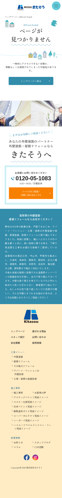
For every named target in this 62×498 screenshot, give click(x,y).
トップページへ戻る (31, 81)
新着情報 (15, 437)
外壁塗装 (18, 356)
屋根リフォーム (22, 361)
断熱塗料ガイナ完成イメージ (29, 411)
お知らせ (18, 442)
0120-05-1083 (33, 178)
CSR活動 (39, 447)
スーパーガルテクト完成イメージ (31, 415)
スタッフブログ (42, 442)
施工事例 (15, 388)
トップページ (11, 16)
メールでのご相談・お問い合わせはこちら (31, 193)
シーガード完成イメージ (26, 420)
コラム (17, 447)
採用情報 (36, 343)
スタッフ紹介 (18, 337)
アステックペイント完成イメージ (31, 397)
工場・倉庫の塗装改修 (25, 378)
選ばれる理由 (39, 331)
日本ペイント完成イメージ (27, 406)
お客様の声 (40, 392)
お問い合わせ (39, 337)
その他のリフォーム (24, 366)
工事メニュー (18, 352)
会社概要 (15, 343)
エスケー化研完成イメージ (27, 402)
